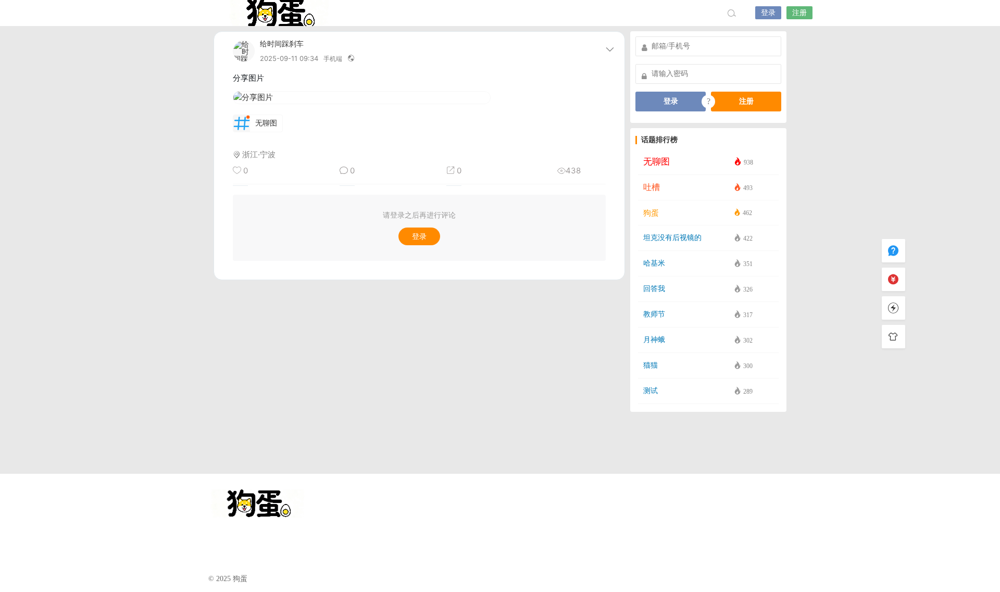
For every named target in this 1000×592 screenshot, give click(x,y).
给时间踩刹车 (282, 44)
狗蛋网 (279, 13)
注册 (799, 13)
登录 (768, 13)
